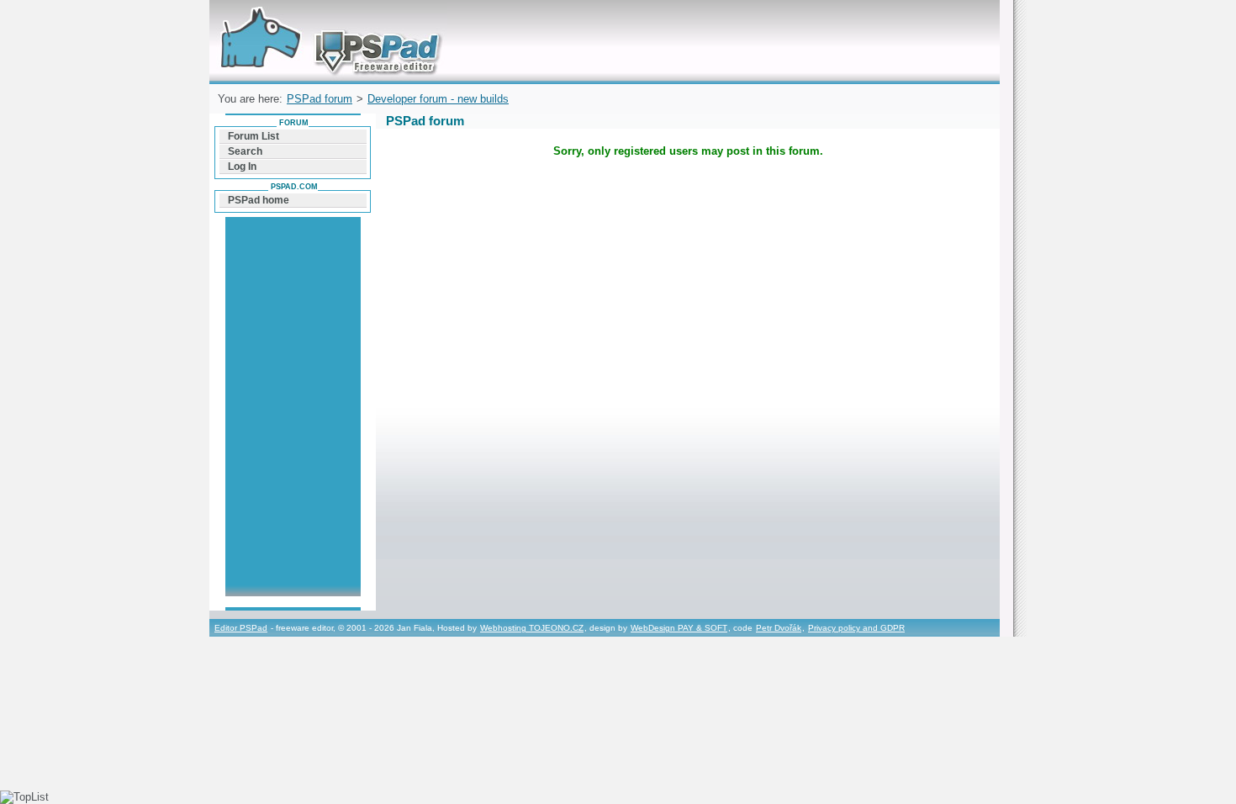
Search (245, 151)
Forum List (253, 136)
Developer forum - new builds (438, 99)
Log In (242, 166)
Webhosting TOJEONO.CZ (532, 627)
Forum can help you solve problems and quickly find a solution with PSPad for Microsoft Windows (326, 20)
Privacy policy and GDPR (856, 627)
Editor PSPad (240, 627)
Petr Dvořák (778, 627)
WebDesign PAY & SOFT (679, 627)
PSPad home (258, 200)
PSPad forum (319, 99)
